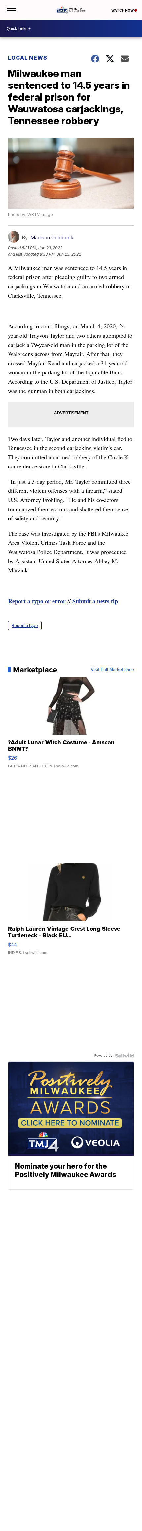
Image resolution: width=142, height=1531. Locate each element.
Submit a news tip (95, 601)
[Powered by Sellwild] (124, 1055)
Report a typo (25, 625)
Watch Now (122, 10)
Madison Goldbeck (51, 237)
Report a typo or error (37, 601)
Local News (27, 57)
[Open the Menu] (11, 10)
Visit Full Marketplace (112, 669)
